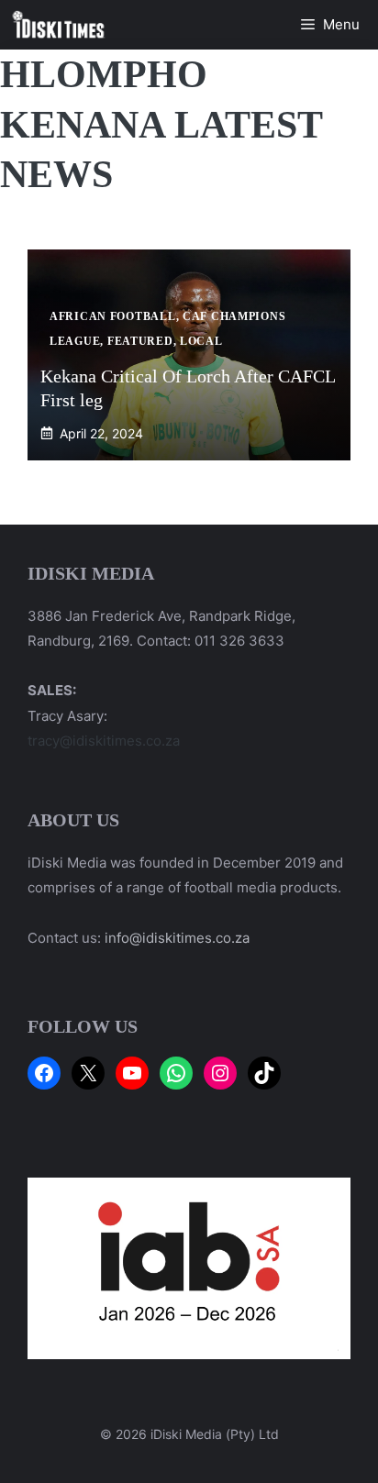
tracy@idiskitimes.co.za (104, 740)
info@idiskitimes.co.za (177, 937)
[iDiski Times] (58, 25)
